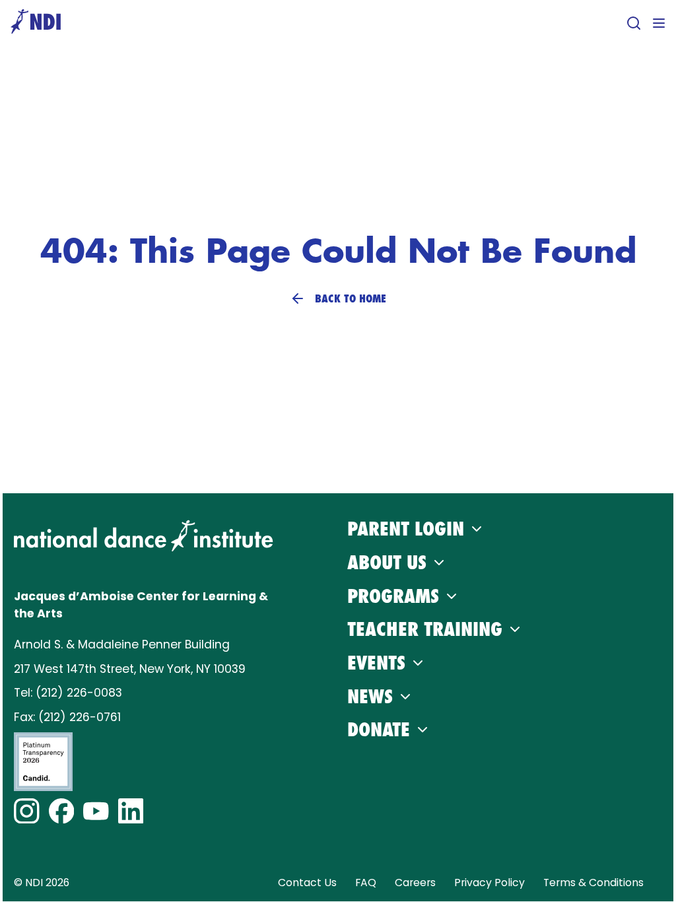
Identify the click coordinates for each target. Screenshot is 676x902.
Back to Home (350, 298)
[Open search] (634, 23)
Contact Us (307, 882)
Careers (415, 882)
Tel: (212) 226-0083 (68, 693)
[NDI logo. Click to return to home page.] (143, 536)
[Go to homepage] (35, 22)
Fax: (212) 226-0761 (67, 717)
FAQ (365, 882)
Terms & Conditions (593, 882)
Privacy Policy (489, 882)
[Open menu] (659, 23)
